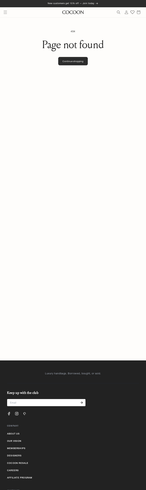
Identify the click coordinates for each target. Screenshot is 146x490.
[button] (5, 12)
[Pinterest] (24, 413)
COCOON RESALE (17, 463)
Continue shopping (73, 62)
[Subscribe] (81, 402)
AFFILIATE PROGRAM (19, 478)
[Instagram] (17, 413)
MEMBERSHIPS (16, 448)
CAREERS (13, 471)
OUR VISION (14, 441)
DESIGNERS (14, 456)
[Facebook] (9, 413)
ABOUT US (13, 434)
